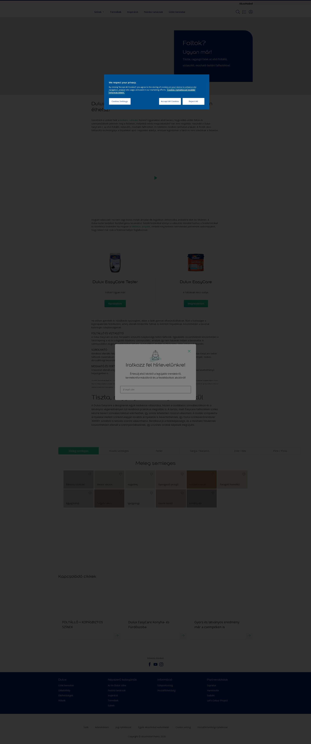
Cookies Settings (120, 101)
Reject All (193, 101)
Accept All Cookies (170, 101)
